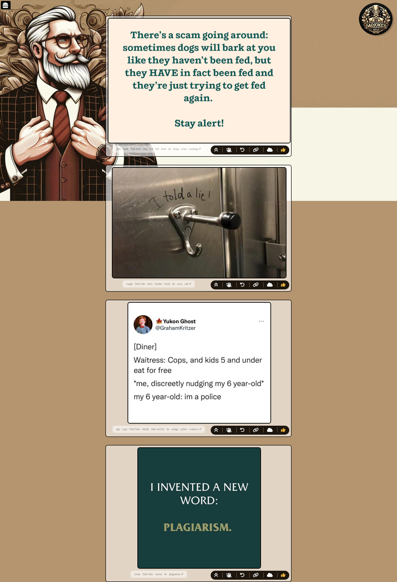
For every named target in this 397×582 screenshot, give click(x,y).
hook (167, 283)
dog (145, 149)
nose (179, 283)
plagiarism (174, 574)
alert (118, 149)
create (137, 574)
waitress (193, 429)
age (118, 429)
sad (186, 283)
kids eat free (157, 429)
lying (176, 149)
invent (158, 574)
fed (151, 149)
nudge (175, 429)
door (150, 283)
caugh (129, 283)
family (145, 429)
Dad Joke (135, 149)
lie (169, 149)
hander (158, 283)
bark (125, 149)
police (184, 429)
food (163, 149)
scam (184, 149)
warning (193, 149)
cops (124, 429)
